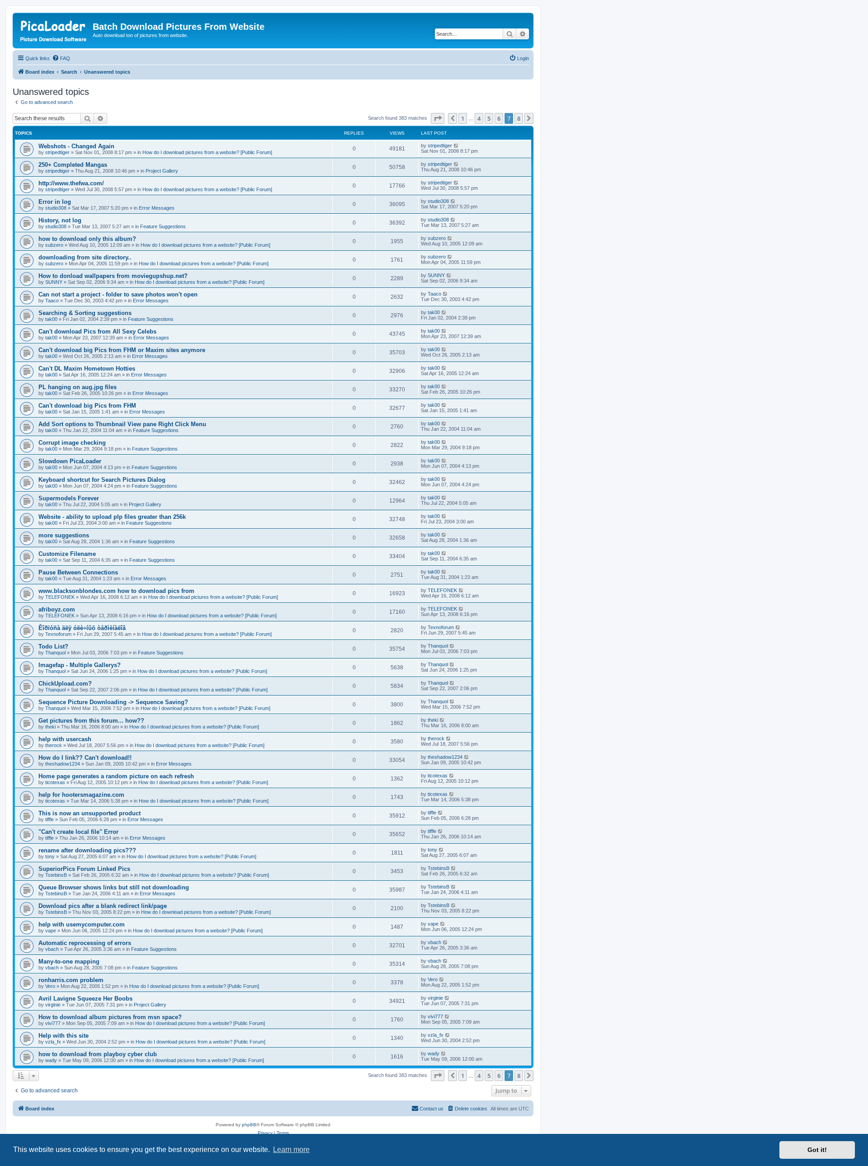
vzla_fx (53, 1041)
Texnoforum (58, 634)
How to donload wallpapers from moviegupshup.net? (113, 276)
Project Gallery (162, 171)
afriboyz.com (56, 609)
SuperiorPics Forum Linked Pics (84, 868)
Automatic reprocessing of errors (84, 943)
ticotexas (55, 782)
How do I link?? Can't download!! (85, 757)
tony (50, 856)
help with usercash (64, 739)
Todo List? (53, 646)
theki (50, 726)
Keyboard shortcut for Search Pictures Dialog (101, 479)
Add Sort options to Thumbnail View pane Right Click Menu (122, 424)
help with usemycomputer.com (81, 924)
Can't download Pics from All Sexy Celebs (97, 331)
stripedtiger (57, 152)
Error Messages (157, 208)
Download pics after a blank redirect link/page (102, 906)
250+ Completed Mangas (72, 164)
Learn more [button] (291, 1149)
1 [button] (462, 118)
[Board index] (54, 29)
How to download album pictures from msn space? (110, 1017)
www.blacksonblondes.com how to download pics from (116, 591)
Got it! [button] (817, 1149)
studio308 (55, 208)
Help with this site (63, 1035)
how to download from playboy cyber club (97, 1054)
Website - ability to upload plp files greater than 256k (112, 516)
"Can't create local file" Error (78, 831)
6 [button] (498, 118)
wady (51, 1060)
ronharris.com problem (71, 980)
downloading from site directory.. (85, 257)
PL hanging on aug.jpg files (77, 387)
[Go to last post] (456, 145)
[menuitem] (61, 58)
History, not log (59, 220)
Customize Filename (67, 553)
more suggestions (63, 535)
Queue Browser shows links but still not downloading (113, 887)
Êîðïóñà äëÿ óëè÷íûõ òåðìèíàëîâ (82, 628)
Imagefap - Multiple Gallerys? (79, 665)
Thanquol (55, 652)
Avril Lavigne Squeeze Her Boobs (85, 998)
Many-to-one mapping (68, 961)
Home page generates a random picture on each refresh (116, 776)
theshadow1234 (62, 763)
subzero (54, 245)
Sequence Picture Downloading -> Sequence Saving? (113, 702)
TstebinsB (56, 875)
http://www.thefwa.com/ (71, 183)
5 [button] (489, 118)
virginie (53, 1004)
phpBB (249, 1124)
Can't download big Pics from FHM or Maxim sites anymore (121, 350)
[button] (437, 118)
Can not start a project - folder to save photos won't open (118, 294)
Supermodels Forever (68, 498)
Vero (50, 986)
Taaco (52, 300)
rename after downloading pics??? (87, 850)
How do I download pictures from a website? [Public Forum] (207, 152)
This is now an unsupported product (89, 813)
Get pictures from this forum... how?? (91, 720)
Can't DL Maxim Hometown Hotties (86, 368)
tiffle (49, 819)
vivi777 (53, 1023)
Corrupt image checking (72, 442)
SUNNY (53, 282)
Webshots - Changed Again (76, 146)
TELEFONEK (60, 597)
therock (53, 745)
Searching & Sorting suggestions (85, 313)
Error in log (54, 201)
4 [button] (479, 118)
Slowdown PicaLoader (69, 461)
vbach (52, 949)
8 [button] (518, 118)
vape (50, 930)
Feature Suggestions (163, 226)
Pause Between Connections (78, 572)
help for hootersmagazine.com (81, 794)
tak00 (51, 319)
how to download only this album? (87, 238)
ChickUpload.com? (65, 683)
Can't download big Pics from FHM (87, 405)
